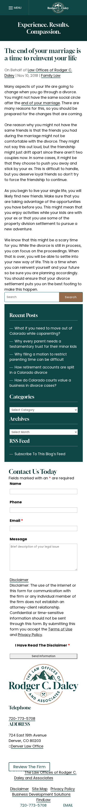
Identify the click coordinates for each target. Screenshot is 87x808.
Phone (16, 502)
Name (15, 483)
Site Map (40, 788)
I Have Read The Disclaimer (42, 645)
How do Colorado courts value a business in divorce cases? (40, 383)
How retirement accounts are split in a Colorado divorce (42, 370)
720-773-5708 (22, 718)
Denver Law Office (27, 746)
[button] (14, 7)
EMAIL (68, 805)
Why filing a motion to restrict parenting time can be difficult (38, 357)
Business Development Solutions (41, 794)
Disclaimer (19, 579)
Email (16, 520)
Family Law (50, 75)
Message (18, 539)
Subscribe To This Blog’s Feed (40, 454)
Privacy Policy (30, 634)
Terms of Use (60, 629)
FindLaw (43, 799)
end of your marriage (40, 102)
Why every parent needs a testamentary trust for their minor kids (43, 344)
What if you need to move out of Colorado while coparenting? (41, 331)
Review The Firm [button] (29, 767)
